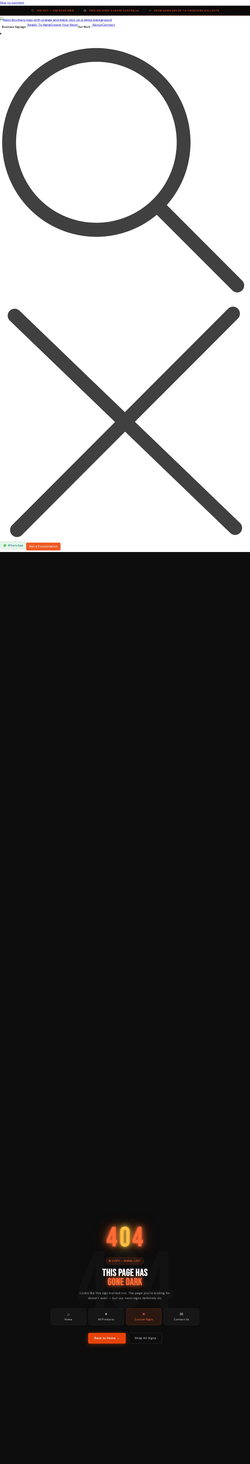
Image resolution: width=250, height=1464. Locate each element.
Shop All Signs (145, 1338)
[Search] (125, 286)
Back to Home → (107, 1338)
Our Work (84, 27)
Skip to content (12, 3)
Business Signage (14, 27)
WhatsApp (15, 545)
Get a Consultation (43, 546)
